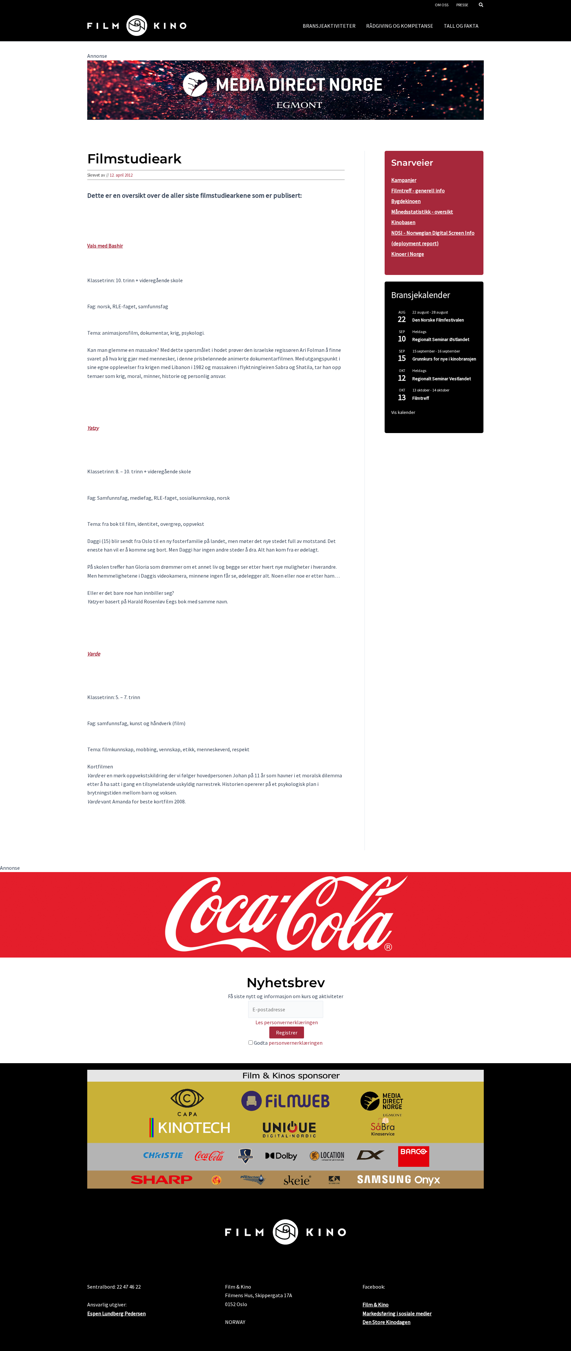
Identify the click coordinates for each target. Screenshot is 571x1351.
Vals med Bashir (105, 245)
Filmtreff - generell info (418, 190)
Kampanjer (403, 180)
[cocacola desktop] (285, 914)
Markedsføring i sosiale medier (397, 1313)
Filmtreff (420, 398)
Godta (288, 1042)
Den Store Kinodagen (386, 1322)
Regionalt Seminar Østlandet (440, 339)
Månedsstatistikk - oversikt (422, 211)
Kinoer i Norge (407, 254)
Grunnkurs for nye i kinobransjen (444, 359)
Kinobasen (403, 222)
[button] (481, 5)
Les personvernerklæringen (286, 1022)
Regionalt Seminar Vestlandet (441, 379)
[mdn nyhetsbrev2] (285, 89)
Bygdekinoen (406, 201)
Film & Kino (375, 1304)
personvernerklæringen (296, 1042)
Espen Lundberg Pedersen (116, 1313)
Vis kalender (403, 412)
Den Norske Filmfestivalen (438, 320)
